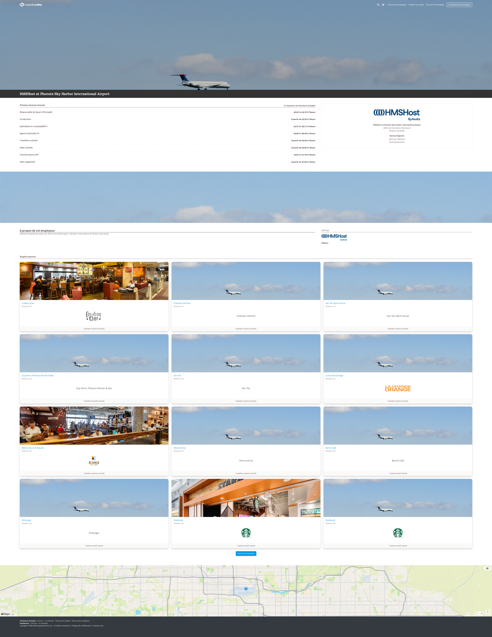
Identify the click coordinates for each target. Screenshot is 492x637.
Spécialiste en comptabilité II (33, 126)
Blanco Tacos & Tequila (33, 447)
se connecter (49, 621)
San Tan (177, 375)
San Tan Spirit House (335, 303)
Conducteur (25, 119)
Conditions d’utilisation (62, 626)
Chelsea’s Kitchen (182, 303)
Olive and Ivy (180, 447)
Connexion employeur (397, 4)
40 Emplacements (396, 142)
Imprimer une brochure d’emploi (300, 105)
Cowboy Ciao (28, 303)
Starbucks (178, 520)
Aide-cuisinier (26, 147)
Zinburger (26, 520)
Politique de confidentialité (81, 626)
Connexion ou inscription (459, 4)
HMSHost (401, 139)
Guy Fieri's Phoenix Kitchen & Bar (38, 375)
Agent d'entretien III (29, 133)
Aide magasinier (27, 161)
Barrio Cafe (331, 447)
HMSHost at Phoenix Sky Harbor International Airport (397, 125)
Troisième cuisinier (29, 140)
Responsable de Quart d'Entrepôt (36, 112)
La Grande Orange (334, 375)
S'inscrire (40, 621)
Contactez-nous (98, 626)
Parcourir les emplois (435, 4)
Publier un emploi (416, 4)
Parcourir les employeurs (81, 621)
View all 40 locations (246, 553)
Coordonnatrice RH (29, 154)
